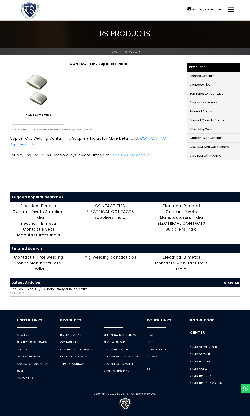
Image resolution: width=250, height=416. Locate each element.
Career (22, 371)
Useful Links (30, 320)
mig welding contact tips (110, 257)
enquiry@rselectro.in (206, 9)
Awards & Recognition (32, 363)
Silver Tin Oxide (200, 361)
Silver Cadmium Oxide (204, 347)
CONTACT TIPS (110, 205)
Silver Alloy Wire (201, 129)
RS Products (132, 51)
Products (70, 320)
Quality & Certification (33, 342)
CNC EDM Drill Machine (205, 155)
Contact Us (25, 378)
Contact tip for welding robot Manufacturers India (38, 263)
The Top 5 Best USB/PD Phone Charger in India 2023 (49, 291)
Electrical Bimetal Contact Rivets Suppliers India (38, 211)
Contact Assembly (203, 102)
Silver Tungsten (201, 376)
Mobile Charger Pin (116, 371)
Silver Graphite (200, 354)
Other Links (159, 320)
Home (114, 51)
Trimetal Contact (202, 111)
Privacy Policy (156, 349)
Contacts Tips (200, 84)
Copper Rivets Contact (119, 349)
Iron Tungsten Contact (206, 93)
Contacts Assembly (73, 356)
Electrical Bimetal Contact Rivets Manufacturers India (38, 229)
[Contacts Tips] (38, 89)
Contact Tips (69, 342)
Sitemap (152, 356)
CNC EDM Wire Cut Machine (209, 147)
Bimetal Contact (202, 76)
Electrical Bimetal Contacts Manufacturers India (181, 263)
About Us (23, 335)
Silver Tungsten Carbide (206, 383)
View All (231, 282)
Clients (22, 349)
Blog (150, 342)
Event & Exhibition (29, 356)
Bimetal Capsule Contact (208, 120)
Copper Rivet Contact (206, 138)
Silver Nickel (198, 368)
